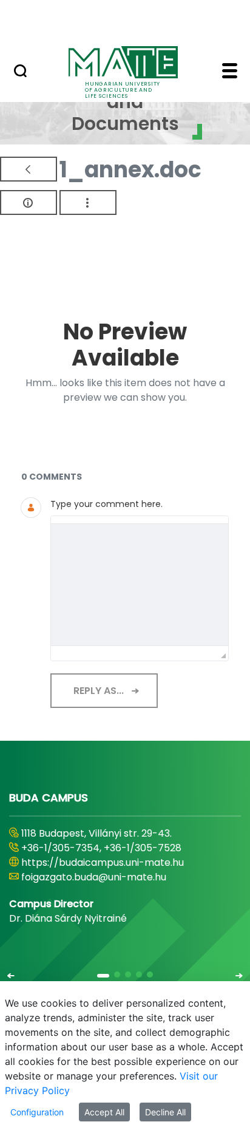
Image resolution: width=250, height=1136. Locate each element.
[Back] (28, 169)
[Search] (20, 72)
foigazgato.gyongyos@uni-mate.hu (104, 877)
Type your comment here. (106, 504)
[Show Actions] (88, 202)
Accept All (104, 1112)
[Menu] (229, 72)
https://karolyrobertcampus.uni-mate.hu (120, 862)
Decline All (165, 1112)
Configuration (37, 1112)
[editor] (139, 584)
